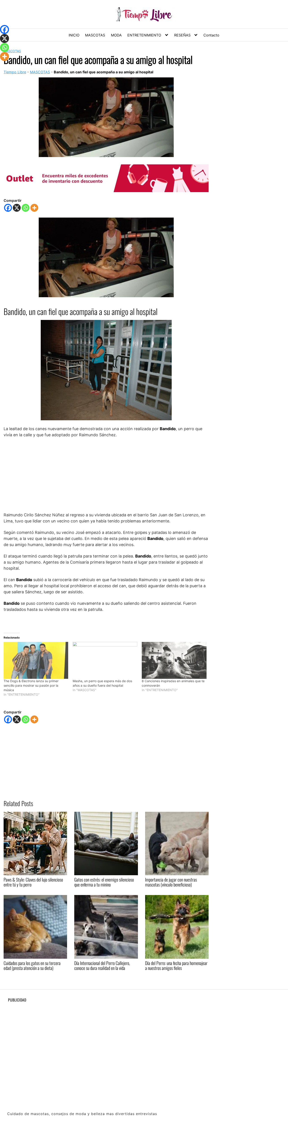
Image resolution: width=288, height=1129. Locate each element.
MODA (116, 35)
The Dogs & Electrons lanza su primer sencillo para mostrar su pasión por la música (31, 685)
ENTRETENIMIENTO (144, 35)
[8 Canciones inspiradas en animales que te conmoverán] (174, 660)
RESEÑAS (182, 35)
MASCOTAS (95, 35)
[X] (17, 208)
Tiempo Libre (15, 72)
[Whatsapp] (25, 208)
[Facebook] (8, 208)
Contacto (211, 35)
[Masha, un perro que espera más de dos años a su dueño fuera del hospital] (105, 660)
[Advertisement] (106, 474)
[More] (34, 208)
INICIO (74, 35)
